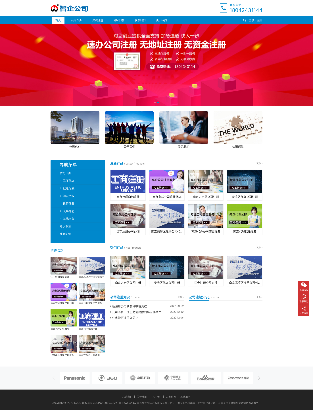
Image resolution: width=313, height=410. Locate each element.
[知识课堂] (238, 127)
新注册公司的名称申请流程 (129, 306)
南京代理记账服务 (244, 231)
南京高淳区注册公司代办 (167, 231)
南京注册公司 (228, 402)
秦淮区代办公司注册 (245, 197)
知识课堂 (97, 20)
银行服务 (68, 203)
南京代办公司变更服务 (205, 231)
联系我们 (140, 20)
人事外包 (68, 211)
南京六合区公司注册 (206, 197)
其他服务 (68, 218)
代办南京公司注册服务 (62, 354)
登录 (251, 20)
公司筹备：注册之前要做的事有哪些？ (136, 312)
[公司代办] (75, 127)
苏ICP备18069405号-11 (107, 402)
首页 (58, 20)
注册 (259, 20)
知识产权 (68, 196)
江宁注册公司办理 (128, 231)
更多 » (259, 163)
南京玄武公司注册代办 (167, 197)
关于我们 (161, 20)
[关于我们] (129, 127)
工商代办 (68, 180)
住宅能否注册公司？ (125, 318)
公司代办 (76, 20)
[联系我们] (183, 127)
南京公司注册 (197, 402)
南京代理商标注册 (128, 197)
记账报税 (68, 188)
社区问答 (119, 20)
